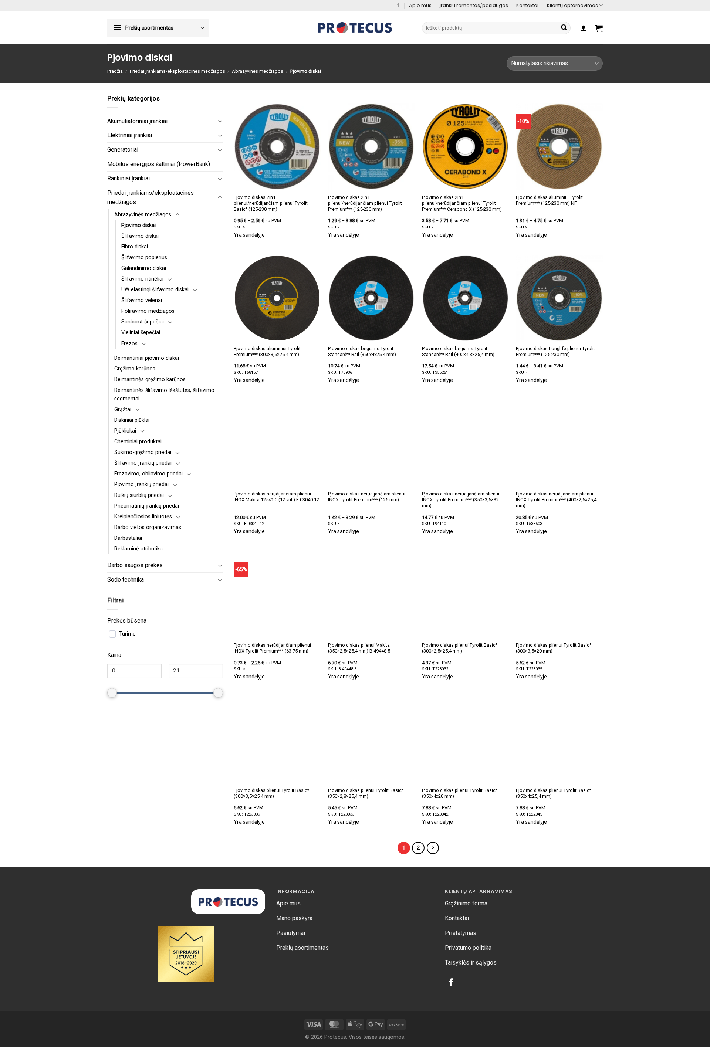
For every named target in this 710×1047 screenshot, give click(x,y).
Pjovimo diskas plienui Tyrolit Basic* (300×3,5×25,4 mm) (271, 793)
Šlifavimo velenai (141, 300)
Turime (127, 634)
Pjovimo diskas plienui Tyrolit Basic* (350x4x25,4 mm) (553, 793)
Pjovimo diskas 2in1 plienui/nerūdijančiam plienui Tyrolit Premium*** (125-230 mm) (365, 203)
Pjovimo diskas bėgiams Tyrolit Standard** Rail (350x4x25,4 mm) (362, 351)
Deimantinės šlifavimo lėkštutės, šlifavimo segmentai (164, 394)
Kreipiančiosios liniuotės (143, 517)
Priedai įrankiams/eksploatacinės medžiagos (177, 71)
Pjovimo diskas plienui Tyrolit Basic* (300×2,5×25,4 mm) (459, 648)
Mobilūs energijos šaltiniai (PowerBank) (158, 163)
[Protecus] (355, 28)
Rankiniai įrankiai (128, 178)
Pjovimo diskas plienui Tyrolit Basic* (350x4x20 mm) (459, 793)
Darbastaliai (128, 538)
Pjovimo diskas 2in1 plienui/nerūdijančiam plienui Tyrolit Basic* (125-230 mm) (271, 203)
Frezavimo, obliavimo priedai (148, 474)
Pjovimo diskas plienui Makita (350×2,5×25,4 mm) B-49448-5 (359, 648)
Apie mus (420, 5)
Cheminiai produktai (138, 441)
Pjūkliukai (125, 431)
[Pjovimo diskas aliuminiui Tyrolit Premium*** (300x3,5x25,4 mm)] (277, 298)
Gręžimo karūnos (134, 369)
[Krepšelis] (599, 28)
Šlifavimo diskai (140, 236)
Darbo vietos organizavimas (147, 527)
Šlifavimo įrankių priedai (143, 463)
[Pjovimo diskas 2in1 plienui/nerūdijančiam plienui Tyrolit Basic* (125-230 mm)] (277, 146)
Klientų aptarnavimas (572, 5)
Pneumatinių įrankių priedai (146, 506)
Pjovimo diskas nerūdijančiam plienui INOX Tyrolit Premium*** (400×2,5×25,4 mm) (556, 500)
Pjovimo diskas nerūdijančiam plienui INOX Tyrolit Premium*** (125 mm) (366, 496)
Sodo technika (125, 579)
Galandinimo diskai (143, 268)
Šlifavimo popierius (144, 257)
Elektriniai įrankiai (129, 135)
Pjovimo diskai (138, 225)
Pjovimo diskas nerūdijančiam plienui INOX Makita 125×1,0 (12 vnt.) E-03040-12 (276, 496)
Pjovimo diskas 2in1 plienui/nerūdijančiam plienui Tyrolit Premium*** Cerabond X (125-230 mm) (462, 203)
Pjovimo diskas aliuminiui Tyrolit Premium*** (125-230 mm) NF (549, 200)
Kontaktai (527, 5)
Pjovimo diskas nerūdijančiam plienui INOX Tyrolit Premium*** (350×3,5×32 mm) (460, 500)
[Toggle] (220, 120)
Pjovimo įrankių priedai (141, 484)
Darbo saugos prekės (135, 565)
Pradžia (115, 71)
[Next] (433, 848)
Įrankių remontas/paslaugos (474, 5)
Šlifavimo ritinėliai (142, 279)
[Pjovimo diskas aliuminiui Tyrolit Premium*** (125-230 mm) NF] (559, 146)
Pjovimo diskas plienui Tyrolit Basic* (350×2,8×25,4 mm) (365, 793)
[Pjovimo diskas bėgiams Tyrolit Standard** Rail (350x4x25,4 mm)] (371, 298)
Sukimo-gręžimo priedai (142, 452)
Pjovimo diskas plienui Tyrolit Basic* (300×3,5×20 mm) (553, 648)
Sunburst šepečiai (142, 322)
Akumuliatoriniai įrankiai (137, 121)
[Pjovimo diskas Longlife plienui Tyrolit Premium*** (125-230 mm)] (559, 298)
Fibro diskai (134, 247)
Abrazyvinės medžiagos (257, 71)
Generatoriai (122, 149)
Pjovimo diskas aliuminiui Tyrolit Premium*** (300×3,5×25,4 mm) (267, 351)
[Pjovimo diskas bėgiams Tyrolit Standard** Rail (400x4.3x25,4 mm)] (465, 298)
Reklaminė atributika (138, 549)
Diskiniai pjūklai (131, 420)
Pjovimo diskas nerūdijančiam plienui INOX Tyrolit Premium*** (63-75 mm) (272, 648)
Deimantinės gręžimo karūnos (150, 379)
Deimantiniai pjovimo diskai (146, 358)
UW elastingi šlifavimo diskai (155, 290)
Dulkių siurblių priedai (139, 495)
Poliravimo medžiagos (148, 311)
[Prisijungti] (583, 28)
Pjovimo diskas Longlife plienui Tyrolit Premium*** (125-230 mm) (555, 351)
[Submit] (564, 28)
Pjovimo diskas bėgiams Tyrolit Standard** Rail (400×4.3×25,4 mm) (458, 351)
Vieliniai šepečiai (140, 332)
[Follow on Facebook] (398, 5)
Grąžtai (122, 409)
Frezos (129, 343)
